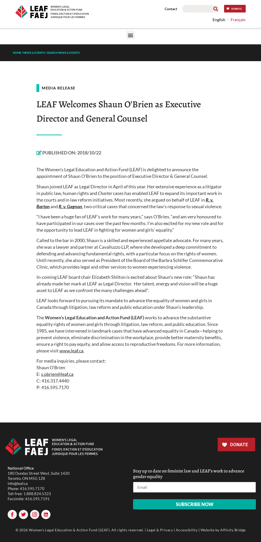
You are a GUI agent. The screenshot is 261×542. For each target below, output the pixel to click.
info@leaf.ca (18, 483)
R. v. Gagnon (70, 206)
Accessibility (187, 530)
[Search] (215, 8)
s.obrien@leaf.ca (57, 374)
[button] (130, 35)
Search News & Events (63, 52)
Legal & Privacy (160, 530)
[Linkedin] (45, 514)
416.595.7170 (32, 488)
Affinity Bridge (233, 530)
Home (17, 52)
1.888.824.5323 (37, 493)
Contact (171, 9)
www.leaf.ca (71, 350)
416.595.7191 (37, 498)
